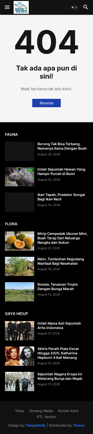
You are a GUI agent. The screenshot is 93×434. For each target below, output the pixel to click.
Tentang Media (41, 411)
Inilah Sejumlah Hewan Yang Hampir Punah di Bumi (61, 171)
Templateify (36, 425)
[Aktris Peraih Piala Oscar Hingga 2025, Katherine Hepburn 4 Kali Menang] (19, 356)
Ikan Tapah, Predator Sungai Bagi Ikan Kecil (61, 196)
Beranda (46, 103)
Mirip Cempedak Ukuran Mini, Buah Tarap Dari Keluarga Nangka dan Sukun (62, 237)
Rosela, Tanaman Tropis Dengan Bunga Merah (57, 286)
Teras (19, 411)
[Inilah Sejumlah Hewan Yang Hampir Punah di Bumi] (19, 176)
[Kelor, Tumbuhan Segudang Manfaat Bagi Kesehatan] (19, 266)
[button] (7, 7)
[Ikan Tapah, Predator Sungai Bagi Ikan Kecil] (19, 202)
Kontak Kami (68, 411)
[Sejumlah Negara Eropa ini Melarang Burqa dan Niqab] (19, 381)
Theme (79, 425)
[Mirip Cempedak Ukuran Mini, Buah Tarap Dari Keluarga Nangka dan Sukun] (19, 241)
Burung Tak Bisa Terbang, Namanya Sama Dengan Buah (62, 146)
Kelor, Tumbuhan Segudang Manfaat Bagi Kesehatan (60, 261)
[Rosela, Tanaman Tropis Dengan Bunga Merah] (19, 291)
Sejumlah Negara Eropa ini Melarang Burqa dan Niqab (59, 376)
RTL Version (46, 417)
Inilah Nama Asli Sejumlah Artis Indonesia (59, 325)
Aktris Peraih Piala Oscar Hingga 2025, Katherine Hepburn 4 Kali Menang (58, 353)
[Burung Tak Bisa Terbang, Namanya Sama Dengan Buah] (19, 151)
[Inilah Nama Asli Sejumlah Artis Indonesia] (19, 330)
